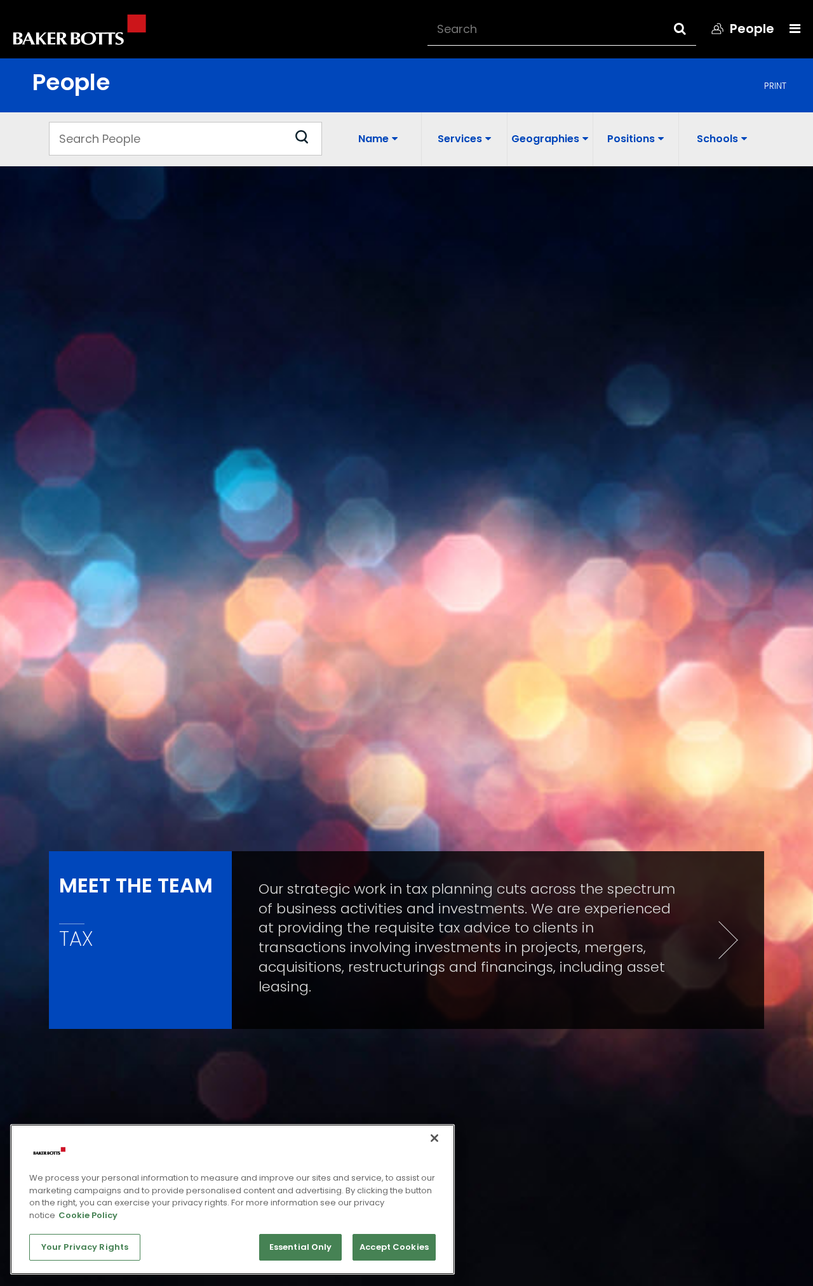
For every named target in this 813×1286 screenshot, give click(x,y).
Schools (717, 138)
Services (460, 138)
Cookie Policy (88, 1215)
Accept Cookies (394, 1247)
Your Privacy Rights (84, 1247)
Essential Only (300, 1247)
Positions (631, 138)
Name (373, 138)
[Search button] (691, 28)
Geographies (545, 138)
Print (775, 85)
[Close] (434, 1138)
